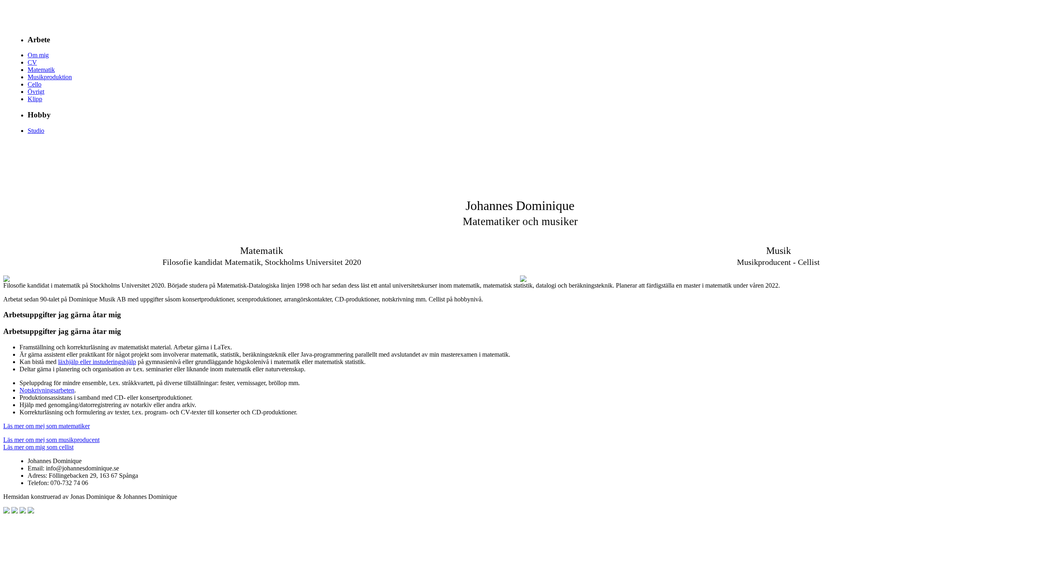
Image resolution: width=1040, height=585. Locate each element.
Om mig (38, 55)
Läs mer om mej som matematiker (46, 425)
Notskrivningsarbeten (47, 390)
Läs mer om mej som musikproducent (51, 439)
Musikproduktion (50, 77)
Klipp (35, 98)
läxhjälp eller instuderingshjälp (97, 361)
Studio (36, 130)
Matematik (41, 69)
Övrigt (36, 91)
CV (32, 62)
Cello (34, 84)
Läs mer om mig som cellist (38, 447)
